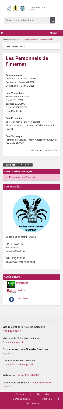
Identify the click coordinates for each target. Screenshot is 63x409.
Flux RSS (47, 399)
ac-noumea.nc (13, 330)
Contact (20, 394)
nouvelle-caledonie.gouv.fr (19, 364)
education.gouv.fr (14, 342)
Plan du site (43, 394)
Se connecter (33, 403)
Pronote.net (22, 282)
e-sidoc (21, 290)
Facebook (23, 298)
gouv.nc (9, 353)
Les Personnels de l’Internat (20, 177)
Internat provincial (30, 39)
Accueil (17, 39)
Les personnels (46, 39)
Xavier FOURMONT (29, 375)
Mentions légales (21, 399)
